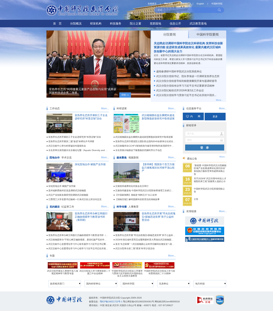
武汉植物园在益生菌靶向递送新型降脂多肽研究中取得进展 (144, 137)
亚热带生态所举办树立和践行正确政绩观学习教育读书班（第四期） (91, 216)
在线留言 (152, 3)
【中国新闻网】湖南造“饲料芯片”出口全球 (136, 195)
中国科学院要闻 (208, 34)
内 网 (195, 116)
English (200, 3)
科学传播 (122, 206)
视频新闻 (133, 157)
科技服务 (115, 23)
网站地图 (168, 3)
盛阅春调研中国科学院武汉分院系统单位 (179, 71)
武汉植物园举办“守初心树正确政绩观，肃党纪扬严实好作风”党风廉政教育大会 (86, 239)
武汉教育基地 (198, 23)
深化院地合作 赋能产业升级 (90, 164)
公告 (196, 199)
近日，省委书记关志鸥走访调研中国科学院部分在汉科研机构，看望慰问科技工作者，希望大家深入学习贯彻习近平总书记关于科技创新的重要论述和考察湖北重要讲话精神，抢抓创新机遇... (188, 59)
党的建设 (55, 206)
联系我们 (184, 3)
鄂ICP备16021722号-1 (111, 301)
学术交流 (66, 157)
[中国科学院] (205, 220)
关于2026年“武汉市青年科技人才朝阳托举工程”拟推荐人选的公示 (210, 180)
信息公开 (175, 23)
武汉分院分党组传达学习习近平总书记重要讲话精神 (185, 85)
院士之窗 (135, 23)
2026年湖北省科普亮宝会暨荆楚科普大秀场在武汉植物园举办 (145, 239)
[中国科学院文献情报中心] (205, 238)
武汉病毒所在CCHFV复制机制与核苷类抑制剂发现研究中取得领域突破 (150, 146)
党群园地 (155, 23)
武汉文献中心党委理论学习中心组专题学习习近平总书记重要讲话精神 (82, 244)
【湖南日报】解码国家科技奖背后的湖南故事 (137, 199)
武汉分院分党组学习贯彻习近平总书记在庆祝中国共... (186, 95)
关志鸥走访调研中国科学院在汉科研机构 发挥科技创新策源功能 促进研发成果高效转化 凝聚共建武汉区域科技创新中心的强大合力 (188, 47)
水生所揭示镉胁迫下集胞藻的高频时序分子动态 (138, 150)
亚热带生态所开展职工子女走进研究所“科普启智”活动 (74, 137)
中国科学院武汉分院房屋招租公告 (209, 190)
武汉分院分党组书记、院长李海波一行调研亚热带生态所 (187, 76)
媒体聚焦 (122, 157)
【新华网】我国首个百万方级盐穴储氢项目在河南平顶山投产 (158, 167)
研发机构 (95, 23)
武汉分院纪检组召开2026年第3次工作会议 (180, 90)
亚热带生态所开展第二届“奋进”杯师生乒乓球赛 (71, 141)
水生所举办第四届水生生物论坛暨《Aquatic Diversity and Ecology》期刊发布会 (87, 150)
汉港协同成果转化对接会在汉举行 (132, 186)
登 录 (204, 147)
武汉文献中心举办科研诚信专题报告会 (67, 146)
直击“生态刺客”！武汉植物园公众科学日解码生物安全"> (168, 244)
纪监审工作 (67, 206)
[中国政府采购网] (205, 230)
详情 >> (125, 95)
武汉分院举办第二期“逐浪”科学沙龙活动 (135, 248)
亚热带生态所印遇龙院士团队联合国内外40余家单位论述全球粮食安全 (149, 141)
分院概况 (76, 23)
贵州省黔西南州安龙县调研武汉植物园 (67, 190)
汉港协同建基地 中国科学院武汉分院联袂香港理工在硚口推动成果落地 (150, 190)
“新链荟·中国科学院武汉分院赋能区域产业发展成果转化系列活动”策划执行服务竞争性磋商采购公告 (210, 169)
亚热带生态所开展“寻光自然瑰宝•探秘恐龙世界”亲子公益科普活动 (158, 216)
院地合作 (55, 157)
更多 (215, 116)
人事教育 (133, 206)
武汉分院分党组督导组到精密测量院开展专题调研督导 (186, 81)
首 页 (57, 23)
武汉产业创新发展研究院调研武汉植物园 (68, 195)
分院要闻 (169, 34)
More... (219, 100)
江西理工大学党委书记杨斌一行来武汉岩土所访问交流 (74, 199)
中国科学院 (216, 3)
